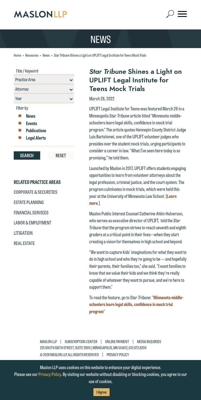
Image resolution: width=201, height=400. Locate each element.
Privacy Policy (118, 354)
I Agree (101, 392)
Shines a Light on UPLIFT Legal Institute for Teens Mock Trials (100, 55)
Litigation (23, 232)
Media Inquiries (149, 341)
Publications (36, 130)
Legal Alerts (36, 138)
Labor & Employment (32, 222)
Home (17, 55)
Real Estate (24, 243)
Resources (31, 55)
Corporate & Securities (35, 191)
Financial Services (31, 212)
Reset (61, 155)
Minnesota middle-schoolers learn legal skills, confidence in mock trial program (136, 304)
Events (31, 123)
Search (27, 155)
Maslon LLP (48, 341)
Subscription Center (81, 341)
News (46, 55)
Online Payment (117, 341)
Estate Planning (29, 202)
